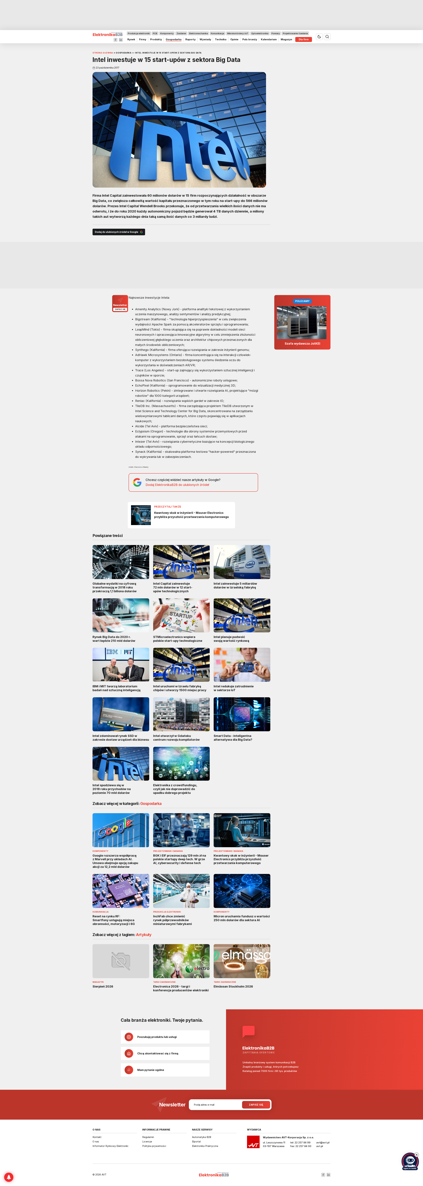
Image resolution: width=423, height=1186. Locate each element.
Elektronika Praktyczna (205, 1146)
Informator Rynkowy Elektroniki (110, 1146)
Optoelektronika (259, 33)
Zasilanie (181, 33)
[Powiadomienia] (8, 1177)
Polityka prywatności (154, 1146)
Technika (220, 39)
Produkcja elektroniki (139, 33)
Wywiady (205, 39)
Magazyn (286, 39)
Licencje (147, 1141)
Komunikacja (217, 33)
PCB (155, 33)
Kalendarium (269, 39)
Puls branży (249, 39)
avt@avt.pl (322, 1142)
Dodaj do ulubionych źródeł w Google (116, 231)
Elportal (196, 1141)
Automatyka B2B (201, 1137)
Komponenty (166, 33)
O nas (96, 1141)
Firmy (142, 39)
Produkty (156, 39)
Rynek (131, 39)
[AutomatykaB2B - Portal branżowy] (108, 34)
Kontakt (97, 1137)
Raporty (190, 39)
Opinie (234, 39)
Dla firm (304, 39)
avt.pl (319, 1146)
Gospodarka (173, 39)
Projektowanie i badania (295, 33)
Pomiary (275, 33)
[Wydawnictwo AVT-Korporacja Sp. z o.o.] (253, 1143)
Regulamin (148, 1137)
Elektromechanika (198, 33)
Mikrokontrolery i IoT (237, 33)
